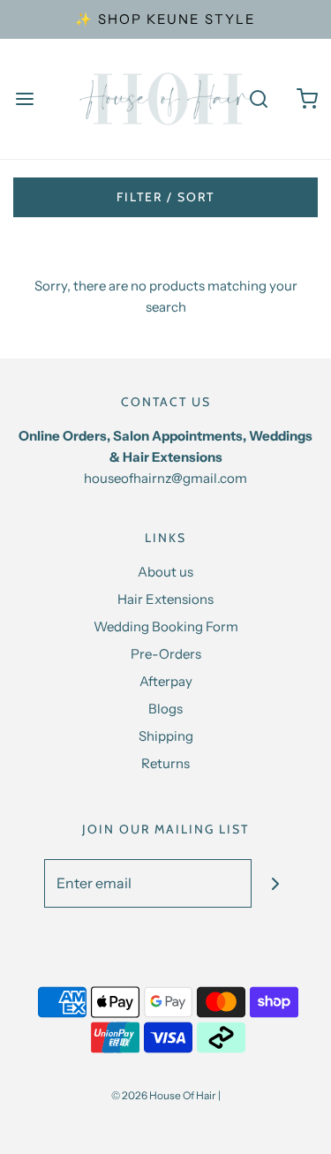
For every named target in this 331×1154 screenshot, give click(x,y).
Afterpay (165, 681)
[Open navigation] (24, 99)
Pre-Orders (166, 653)
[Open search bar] (258, 99)
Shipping (166, 736)
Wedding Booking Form (166, 626)
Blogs (165, 708)
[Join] (276, 883)
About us (165, 571)
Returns (165, 763)
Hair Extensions (165, 599)
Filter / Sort (165, 197)
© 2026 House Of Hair (163, 1095)
